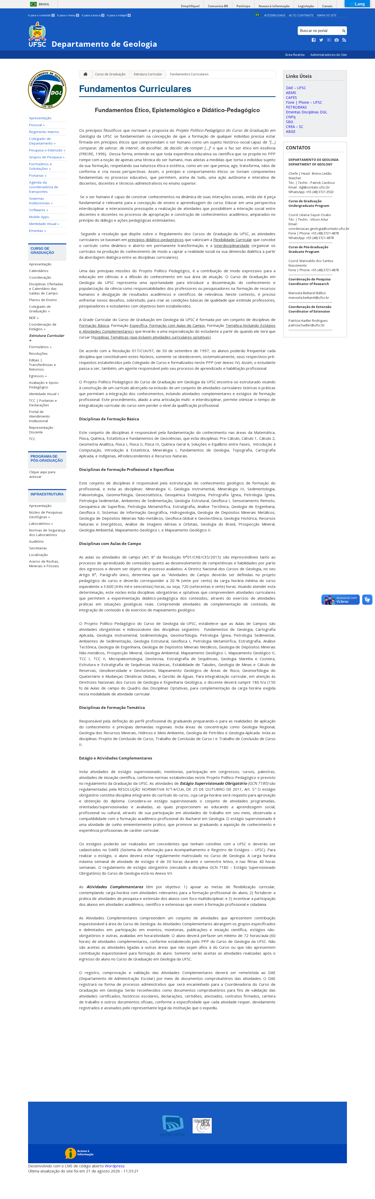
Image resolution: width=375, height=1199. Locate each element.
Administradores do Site (328, 55)
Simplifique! (190, 6)
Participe (243, 6)
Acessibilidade (274, 15)
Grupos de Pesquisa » (47, 157)
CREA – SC (294, 126)
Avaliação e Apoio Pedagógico (43, 384)
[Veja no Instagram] (337, 40)
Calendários (38, 270)
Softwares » (38, 210)
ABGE (290, 131)
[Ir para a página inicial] (84, 74)
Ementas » (37, 230)
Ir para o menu (67, 15)
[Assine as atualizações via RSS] (344, 40)
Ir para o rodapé (118, 15)
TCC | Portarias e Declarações (43, 402)
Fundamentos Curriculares (189, 74)
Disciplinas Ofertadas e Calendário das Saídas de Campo (46, 288)
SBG (289, 121)
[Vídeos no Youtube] (329, 40)
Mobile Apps (39, 217)
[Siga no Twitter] (321, 40)
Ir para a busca (93, 15)
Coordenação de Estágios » (42, 326)
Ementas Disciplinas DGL (306, 112)
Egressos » (38, 376)
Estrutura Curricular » (46, 337)
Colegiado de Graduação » (40, 308)
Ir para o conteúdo (41, 15)
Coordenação (40, 277)
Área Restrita (295, 55)
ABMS (291, 92)
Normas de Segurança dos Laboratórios (47, 532)
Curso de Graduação (110, 74)
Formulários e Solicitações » (40, 166)
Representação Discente (41, 429)
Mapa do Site (326, 15)
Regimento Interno (44, 131)
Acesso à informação (274, 6)
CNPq (290, 116)
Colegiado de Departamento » (42, 141)
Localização (38, 554)
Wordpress (115, 1165)
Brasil (44, 4)
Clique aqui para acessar (42, 474)
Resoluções (38, 353)
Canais (327, 6)
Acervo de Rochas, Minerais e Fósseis (44, 563)
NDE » (34, 317)
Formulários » (40, 347)
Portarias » (37, 175)
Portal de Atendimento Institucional (39, 416)
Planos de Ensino (43, 300)
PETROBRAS (296, 107)
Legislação (306, 6)
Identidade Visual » (44, 223)
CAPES (291, 97)
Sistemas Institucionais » (41, 200)
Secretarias (38, 548)
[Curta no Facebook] (314, 40)
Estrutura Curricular (148, 74)
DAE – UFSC (296, 87)
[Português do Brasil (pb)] (257, 15)
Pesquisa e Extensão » (47, 150)
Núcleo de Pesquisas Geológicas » (45, 514)
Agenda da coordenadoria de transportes (43, 187)
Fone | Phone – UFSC (304, 102)
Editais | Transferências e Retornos (42, 365)
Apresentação (40, 118)
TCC (32, 438)
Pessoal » (37, 125)
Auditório (36, 541)
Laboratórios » (41, 523)
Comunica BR (218, 6)
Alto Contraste (301, 15)
